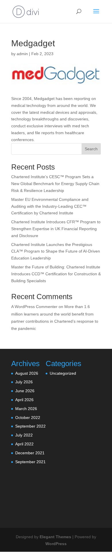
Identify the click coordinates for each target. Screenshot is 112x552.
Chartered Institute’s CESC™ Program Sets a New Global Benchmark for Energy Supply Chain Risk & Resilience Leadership (55, 183)
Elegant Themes (55, 536)
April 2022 (24, 444)
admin (22, 53)
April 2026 (24, 399)
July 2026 (24, 382)
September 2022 (30, 426)
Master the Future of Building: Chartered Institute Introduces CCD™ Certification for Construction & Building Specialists (56, 274)
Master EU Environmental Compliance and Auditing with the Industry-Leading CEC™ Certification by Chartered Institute (49, 206)
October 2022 (27, 417)
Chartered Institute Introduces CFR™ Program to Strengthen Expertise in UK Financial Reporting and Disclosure (56, 229)
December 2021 (30, 453)
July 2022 (24, 435)
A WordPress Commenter (34, 306)
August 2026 (26, 373)
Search (91, 149)
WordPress (56, 543)
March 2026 (26, 408)
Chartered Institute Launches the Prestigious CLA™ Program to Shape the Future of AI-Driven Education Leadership (55, 251)
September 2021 (30, 461)
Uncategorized (63, 373)
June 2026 (24, 390)
